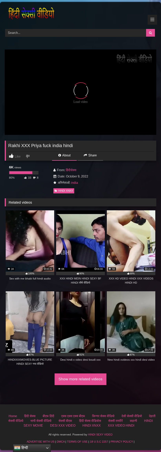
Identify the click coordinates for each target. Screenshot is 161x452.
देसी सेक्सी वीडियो (132, 416)
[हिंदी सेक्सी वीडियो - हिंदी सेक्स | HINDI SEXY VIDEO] (80, 14)
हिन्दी (24, 448)
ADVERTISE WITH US (40, 441)
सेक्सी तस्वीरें (115, 420)
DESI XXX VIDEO (62, 425)
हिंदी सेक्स (30, 416)
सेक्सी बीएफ (65, 420)
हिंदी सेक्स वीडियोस (90, 420)
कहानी (133, 420)
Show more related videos (80, 379)
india (74, 182)
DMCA (61, 441)
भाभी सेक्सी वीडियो (40, 420)
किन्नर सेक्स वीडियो (103, 416)
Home (13, 416)
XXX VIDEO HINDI (121, 425)
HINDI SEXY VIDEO (100, 434)
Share (92, 155)
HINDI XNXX (65, 190)
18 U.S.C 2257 (99, 441)
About (66, 155)
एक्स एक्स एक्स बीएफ (73, 416)
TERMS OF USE (77, 441)
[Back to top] (149, 440)
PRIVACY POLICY (122, 441)
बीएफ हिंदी (48, 416)
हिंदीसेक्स (71, 170)
